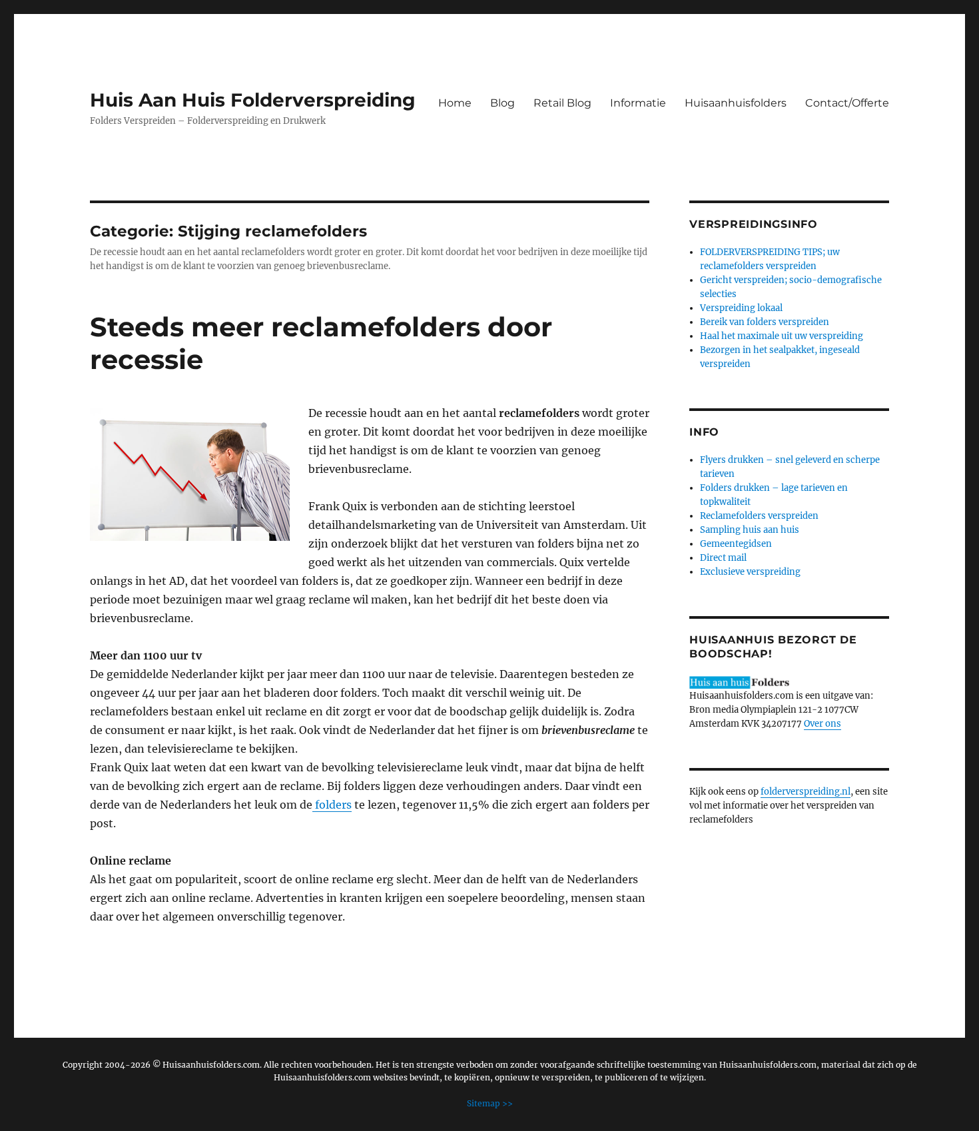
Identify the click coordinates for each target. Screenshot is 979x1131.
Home (455, 103)
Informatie (638, 103)
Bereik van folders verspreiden (764, 322)
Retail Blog (562, 103)
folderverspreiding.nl (805, 791)
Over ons (822, 723)
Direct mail (723, 558)
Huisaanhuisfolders (736, 103)
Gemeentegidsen (736, 544)
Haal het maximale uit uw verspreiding (781, 336)
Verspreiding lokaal (741, 308)
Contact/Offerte (847, 103)
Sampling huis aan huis (749, 530)
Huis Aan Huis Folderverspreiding (253, 100)
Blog (502, 103)
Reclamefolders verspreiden (759, 516)
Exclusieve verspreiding (750, 571)
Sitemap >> (490, 1103)
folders (332, 804)
